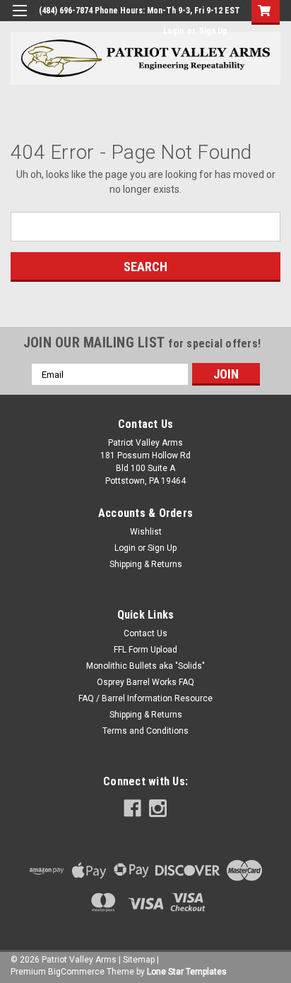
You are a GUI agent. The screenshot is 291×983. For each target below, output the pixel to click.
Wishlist (146, 532)
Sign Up (213, 31)
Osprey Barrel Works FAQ (145, 682)
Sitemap (139, 960)
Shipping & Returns (145, 564)
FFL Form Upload (145, 650)
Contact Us (145, 633)
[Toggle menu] (19, 19)
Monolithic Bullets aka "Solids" (145, 666)
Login (173, 31)
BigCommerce (76, 972)
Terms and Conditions (145, 731)
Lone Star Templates (187, 972)
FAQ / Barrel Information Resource (145, 698)
